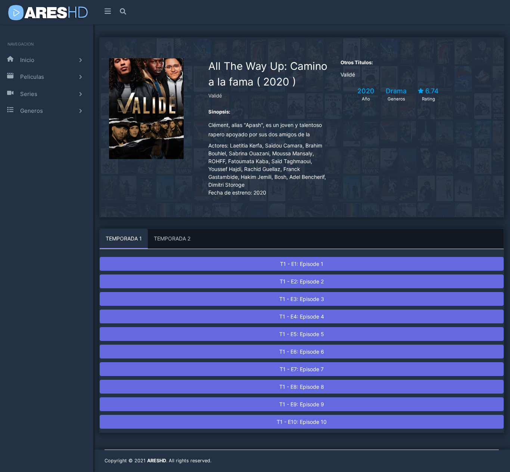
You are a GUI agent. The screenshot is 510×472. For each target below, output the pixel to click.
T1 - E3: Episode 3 (301, 299)
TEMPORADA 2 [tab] (172, 238)
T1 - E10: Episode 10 (302, 422)
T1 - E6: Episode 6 (301, 351)
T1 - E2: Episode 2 (302, 281)
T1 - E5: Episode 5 (301, 334)
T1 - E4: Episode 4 (301, 316)
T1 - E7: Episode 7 (302, 369)
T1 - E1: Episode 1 (301, 264)
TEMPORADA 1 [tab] (124, 238)
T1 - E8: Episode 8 (301, 387)
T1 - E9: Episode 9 (301, 404)
